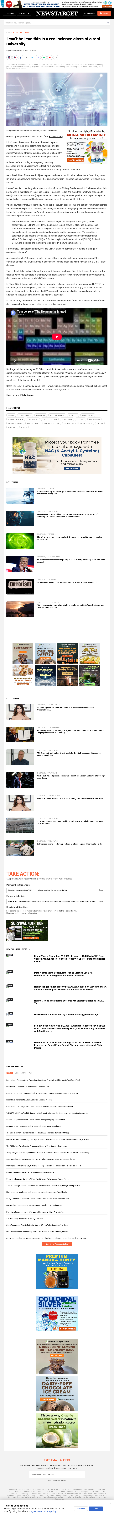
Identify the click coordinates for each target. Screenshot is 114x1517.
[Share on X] (27, 57)
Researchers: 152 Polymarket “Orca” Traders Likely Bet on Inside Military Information (39, 1106)
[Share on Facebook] (21, 57)
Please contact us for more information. (21, 913)
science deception (73, 67)
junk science (18, 67)
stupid (8, 69)
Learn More (81, 1509)
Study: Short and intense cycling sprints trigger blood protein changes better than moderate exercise (46, 1238)
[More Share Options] (56, 57)
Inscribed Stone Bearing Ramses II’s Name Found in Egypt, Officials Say (34, 1205)
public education (46, 67)
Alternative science (21, 33)
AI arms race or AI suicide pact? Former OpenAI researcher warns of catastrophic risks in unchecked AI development (67, 515)
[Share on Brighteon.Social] (9, 57)
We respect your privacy (57, 1480)
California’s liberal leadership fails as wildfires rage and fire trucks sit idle (69, 844)
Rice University (59, 67)
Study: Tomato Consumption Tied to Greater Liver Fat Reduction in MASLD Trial (37, 1199)
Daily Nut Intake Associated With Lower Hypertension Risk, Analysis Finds (35, 1212)
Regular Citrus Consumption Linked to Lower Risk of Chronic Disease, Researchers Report (42, 1093)
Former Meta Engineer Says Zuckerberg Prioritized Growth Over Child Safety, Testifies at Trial (43, 1080)
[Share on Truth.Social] (38, 57)
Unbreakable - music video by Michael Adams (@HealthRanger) (67, 1014)
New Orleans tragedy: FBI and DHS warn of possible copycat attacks (66, 582)
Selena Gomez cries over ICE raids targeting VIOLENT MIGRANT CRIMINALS (70, 798)
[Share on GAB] (44, 57)
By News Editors (14, 50)
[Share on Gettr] (50, 57)
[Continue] (82, 1474)
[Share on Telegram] (33, 57)
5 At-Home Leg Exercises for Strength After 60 (24, 1218)
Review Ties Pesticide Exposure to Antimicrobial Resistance (30, 1172)
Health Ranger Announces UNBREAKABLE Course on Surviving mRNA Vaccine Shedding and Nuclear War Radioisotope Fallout (70, 988)
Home (8, 33)
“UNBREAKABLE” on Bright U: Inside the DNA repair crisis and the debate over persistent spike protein (47, 1113)
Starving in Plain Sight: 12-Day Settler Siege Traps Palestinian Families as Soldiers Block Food (43, 1166)
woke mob (16, 69)
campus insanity (45, 65)
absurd (14, 65)
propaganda (34, 67)
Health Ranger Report (16, 949)
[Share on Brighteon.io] (15, 57)
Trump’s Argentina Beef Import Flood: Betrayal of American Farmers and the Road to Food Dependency (47, 1152)
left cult (26, 67)
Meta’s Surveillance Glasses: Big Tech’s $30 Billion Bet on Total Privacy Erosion (37, 1232)
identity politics (50, 419)
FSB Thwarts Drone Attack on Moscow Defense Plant (27, 1087)
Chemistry (56, 65)
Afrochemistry (23, 65)
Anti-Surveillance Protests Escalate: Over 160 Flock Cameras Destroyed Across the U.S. (41, 1159)
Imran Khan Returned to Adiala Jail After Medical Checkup (29, 1100)
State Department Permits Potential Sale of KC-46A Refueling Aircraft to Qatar (37, 1225)
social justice (97, 67)
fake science (91, 65)
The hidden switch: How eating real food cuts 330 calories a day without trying (37, 1133)
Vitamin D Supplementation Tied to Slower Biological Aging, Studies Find (35, 1120)
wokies (23, 69)
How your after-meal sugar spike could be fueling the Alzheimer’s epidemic (36, 1192)
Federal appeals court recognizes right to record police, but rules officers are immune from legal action (47, 1139)
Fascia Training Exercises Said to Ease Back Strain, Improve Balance (33, 1126)
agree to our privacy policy (43, 1511)
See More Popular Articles (57, 1244)
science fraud (86, 67)
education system (79, 65)
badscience (33, 65)
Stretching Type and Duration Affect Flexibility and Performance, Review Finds (37, 1179)
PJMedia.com (55, 136)
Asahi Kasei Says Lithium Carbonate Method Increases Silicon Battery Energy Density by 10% (43, 1185)
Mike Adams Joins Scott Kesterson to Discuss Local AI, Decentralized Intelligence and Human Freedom (63, 974)
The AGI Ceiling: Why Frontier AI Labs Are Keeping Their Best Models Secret (36, 1146)
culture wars (66, 65)
